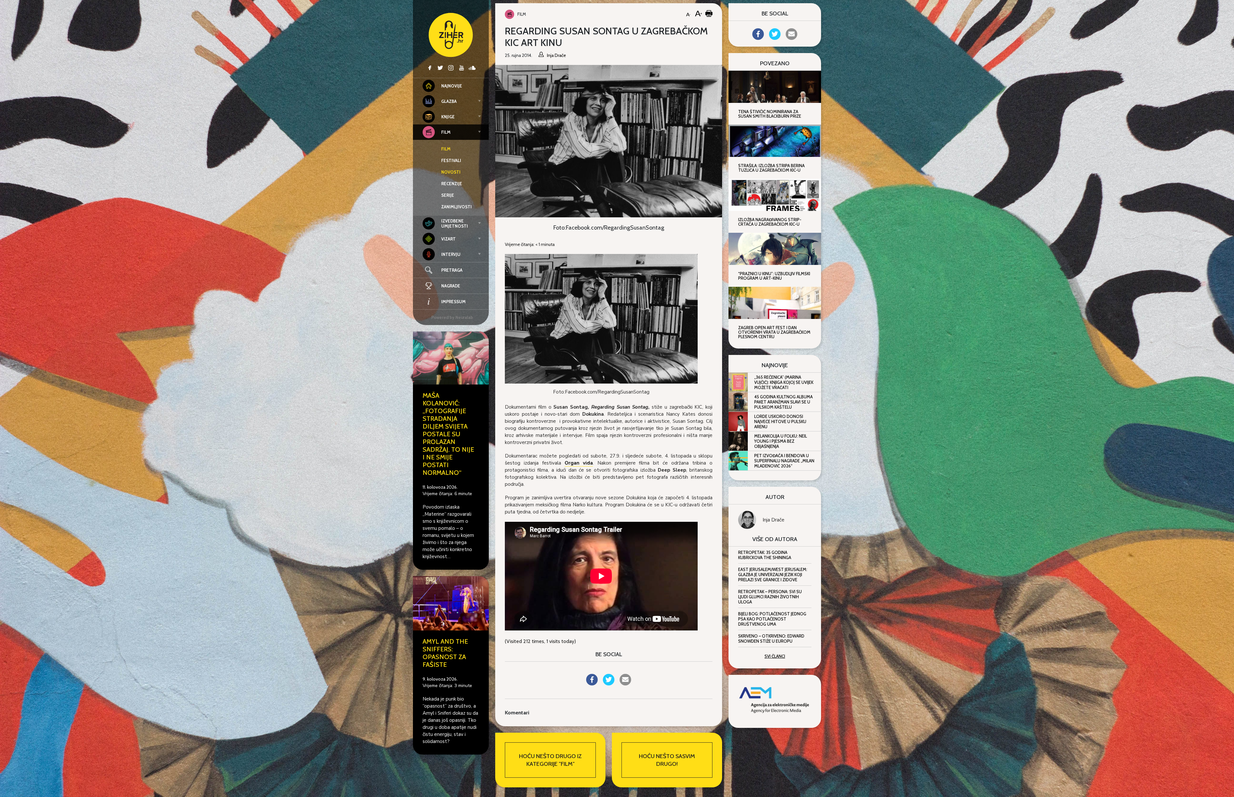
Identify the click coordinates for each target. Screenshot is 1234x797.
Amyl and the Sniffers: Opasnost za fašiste (445, 653)
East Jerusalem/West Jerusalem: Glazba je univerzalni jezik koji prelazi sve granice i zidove (772, 574)
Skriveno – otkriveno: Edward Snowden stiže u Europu (771, 638)
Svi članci (775, 656)
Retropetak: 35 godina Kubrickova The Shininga (764, 555)
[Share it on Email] (625, 683)
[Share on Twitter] (608, 683)
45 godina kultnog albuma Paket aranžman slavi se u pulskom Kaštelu (783, 402)
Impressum (453, 301)
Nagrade (450, 285)
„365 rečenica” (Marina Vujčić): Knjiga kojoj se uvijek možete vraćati (783, 382)
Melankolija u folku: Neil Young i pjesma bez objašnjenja (780, 441)
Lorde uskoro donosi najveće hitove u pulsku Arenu (780, 421)
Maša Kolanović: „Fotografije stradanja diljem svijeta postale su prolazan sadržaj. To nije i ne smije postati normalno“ (448, 434)
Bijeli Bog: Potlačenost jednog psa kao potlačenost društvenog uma (772, 619)
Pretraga (451, 270)
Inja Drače (773, 520)
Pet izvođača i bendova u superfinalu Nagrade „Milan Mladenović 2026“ (784, 460)
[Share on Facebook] (592, 683)
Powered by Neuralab (452, 317)
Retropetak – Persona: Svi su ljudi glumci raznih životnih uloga (770, 596)
